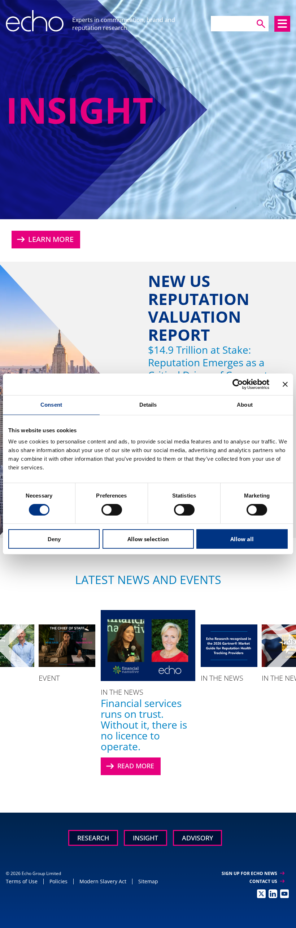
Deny (54, 539)
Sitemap (148, 881)
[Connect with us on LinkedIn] (273, 893)
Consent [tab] (51, 405)
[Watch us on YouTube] (284, 893)
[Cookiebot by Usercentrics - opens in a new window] (237, 384)
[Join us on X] (261, 893)
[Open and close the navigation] (282, 24)
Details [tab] (148, 405)
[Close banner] (285, 384)
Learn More (44, 239)
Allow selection (148, 539)
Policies (58, 881)
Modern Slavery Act (102, 881)
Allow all (242, 539)
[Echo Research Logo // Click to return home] (35, 21)
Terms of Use (22, 881)
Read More (129, 766)
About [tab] (245, 405)
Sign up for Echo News (253, 873)
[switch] (111, 510)
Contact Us (266, 881)
